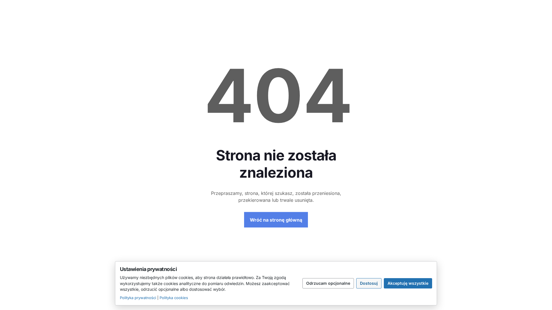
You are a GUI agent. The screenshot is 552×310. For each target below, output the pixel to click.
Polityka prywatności (138, 297)
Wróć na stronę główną (276, 220)
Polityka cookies (174, 297)
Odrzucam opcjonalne (328, 283)
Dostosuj (369, 283)
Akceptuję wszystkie (408, 283)
